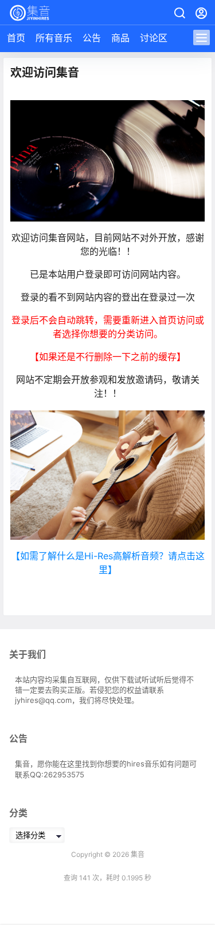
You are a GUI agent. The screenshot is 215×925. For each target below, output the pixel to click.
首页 (16, 38)
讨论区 (153, 38)
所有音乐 (54, 38)
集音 (136, 854)
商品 (120, 38)
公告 (92, 38)
